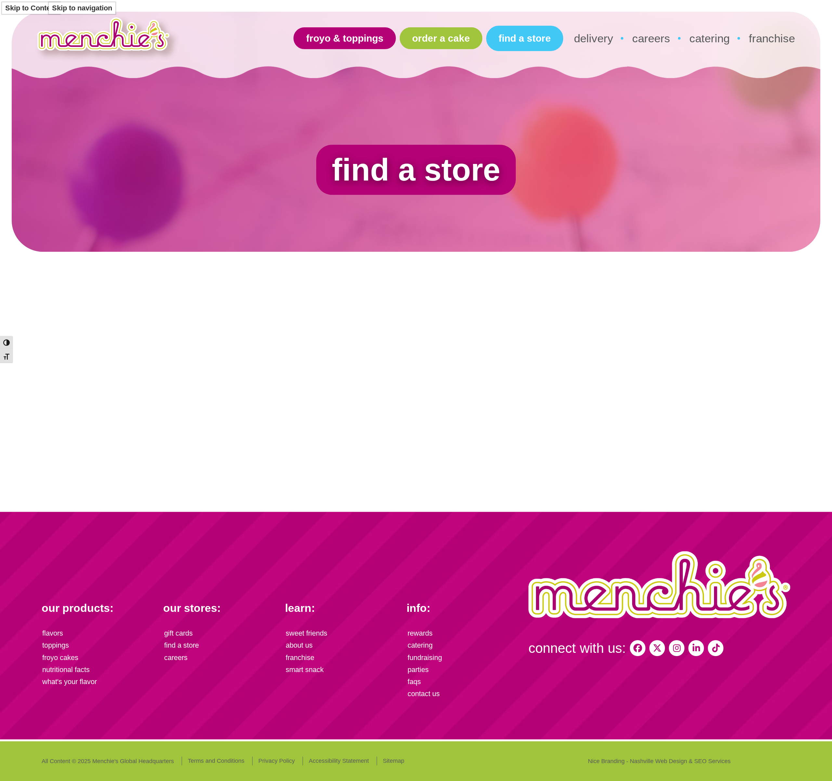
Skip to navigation (82, 8)
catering (709, 38)
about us (299, 645)
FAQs (414, 682)
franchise (772, 38)
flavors (52, 633)
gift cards (178, 633)
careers (651, 38)
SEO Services (712, 761)
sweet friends (306, 633)
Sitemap (393, 761)
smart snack (305, 670)
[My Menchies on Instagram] (676, 648)
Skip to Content (31, 8)
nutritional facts (66, 670)
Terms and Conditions (216, 761)
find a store (525, 38)
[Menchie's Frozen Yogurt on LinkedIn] (696, 648)
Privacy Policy (276, 761)
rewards (420, 633)
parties (418, 670)
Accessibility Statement (339, 761)
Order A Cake (441, 38)
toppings (55, 645)
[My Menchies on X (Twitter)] (657, 648)
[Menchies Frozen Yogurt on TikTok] (715, 648)
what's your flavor (69, 682)
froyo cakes (60, 657)
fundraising (425, 657)
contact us (424, 694)
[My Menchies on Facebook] (637, 648)
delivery (593, 38)
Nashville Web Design (658, 761)
